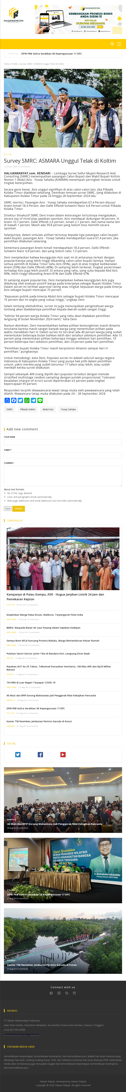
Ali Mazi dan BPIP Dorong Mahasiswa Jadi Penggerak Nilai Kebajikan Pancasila (51, 695)
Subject (7, 450)
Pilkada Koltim (27, 409)
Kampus (11, 700)
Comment (9, 463)
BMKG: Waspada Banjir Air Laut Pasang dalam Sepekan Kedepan (43, 627)
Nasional (12, 619)
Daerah (11, 726)
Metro (10, 658)
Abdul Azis (48, 409)
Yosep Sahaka (68, 409)
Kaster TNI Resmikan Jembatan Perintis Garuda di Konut (39, 721)
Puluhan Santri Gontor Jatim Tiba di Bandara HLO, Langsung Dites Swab (48, 653)
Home (7, 63)
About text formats (14, 489)
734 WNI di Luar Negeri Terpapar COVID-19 (31, 682)
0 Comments (24, 166)
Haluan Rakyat (78, 1081)
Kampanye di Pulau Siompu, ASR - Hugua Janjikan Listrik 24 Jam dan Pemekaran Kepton (55, 596)
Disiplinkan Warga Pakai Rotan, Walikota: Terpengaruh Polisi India (45, 614)
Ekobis (10, 674)
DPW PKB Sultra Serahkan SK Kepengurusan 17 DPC (51, 53)
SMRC (9, 409)
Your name (9, 437)
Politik (15, 63)
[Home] (13, 14)
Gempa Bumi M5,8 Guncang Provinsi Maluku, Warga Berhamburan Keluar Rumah (53, 640)
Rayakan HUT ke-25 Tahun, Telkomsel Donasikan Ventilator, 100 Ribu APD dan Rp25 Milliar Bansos (59, 668)
